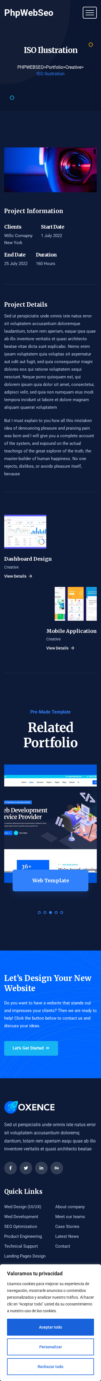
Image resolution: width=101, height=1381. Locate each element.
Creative (11, 567)
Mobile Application (71, 631)
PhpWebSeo (28, 12)
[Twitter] (26, 1168)
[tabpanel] (50, 837)
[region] (50, 1322)
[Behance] (56, 1168)
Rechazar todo (50, 1366)
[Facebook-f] (10, 1168)
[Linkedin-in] (41, 1168)
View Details (15, 576)
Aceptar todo (50, 1327)
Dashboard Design (28, 559)
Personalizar (50, 1347)
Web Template (50, 880)
